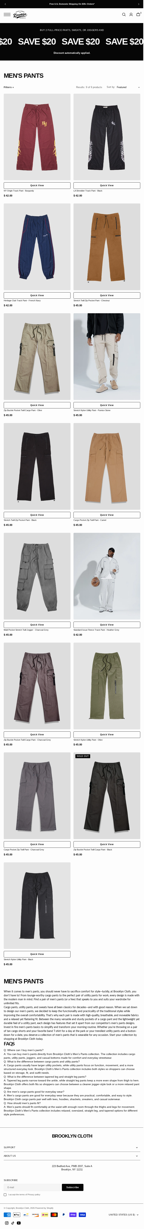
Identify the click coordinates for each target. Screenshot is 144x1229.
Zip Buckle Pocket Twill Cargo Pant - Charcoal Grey (27, 729)
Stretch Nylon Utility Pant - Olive (86, 729)
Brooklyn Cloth (22, 1208)
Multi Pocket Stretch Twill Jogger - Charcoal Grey (26, 621)
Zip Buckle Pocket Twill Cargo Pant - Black (91, 837)
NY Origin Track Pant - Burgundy (19, 189)
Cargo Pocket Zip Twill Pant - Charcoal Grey (24, 837)
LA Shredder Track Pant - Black (86, 189)
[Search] (121, 14)
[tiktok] (13, 1223)
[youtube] (19, 1223)
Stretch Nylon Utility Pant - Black (18, 945)
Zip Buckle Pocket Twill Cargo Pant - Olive (23, 405)
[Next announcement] (138, 4)
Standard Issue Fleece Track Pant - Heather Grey (95, 621)
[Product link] (36, 136)
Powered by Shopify (44, 1208)
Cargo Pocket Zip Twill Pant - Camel (88, 513)
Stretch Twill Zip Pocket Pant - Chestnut (90, 297)
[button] (8, 14)
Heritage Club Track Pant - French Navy (22, 297)
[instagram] (7, 1223)
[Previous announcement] (5, 4)
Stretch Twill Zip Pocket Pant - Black (20, 513)
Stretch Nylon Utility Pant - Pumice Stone (90, 405)
